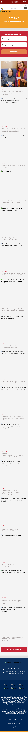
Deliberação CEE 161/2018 (14, 723)
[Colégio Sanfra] (10, 9)
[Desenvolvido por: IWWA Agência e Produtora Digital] (14, 727)
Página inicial (7, 21)
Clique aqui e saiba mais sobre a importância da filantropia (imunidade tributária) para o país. (15, 713)
